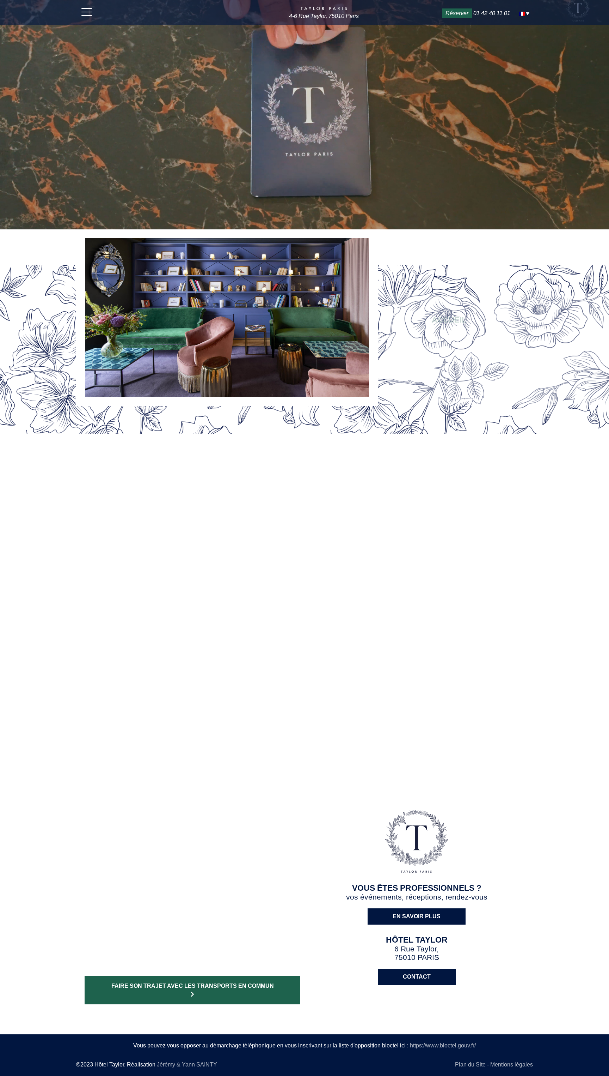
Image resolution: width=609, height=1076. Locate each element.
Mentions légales (511, 1065)
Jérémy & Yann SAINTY (187, 1065)
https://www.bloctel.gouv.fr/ (443, 1045)
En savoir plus (304, 651)
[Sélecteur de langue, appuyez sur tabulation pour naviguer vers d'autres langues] (524, 13)
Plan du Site (471, 1065)
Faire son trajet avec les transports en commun (192, 986)
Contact (417, 977)
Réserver (456, 13)
